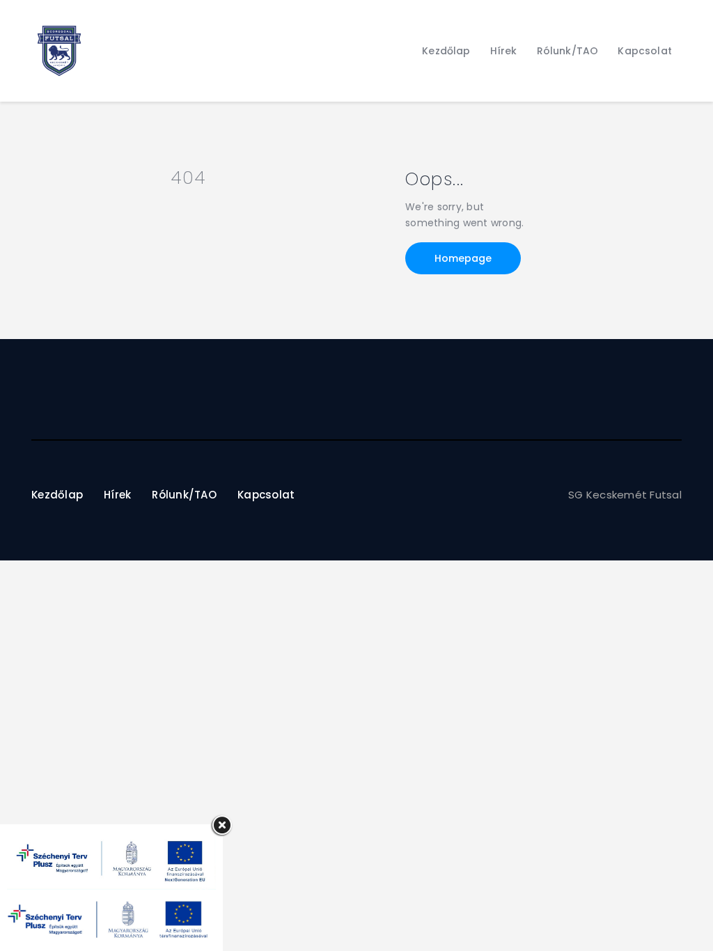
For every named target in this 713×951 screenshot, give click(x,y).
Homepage (463, 258)
